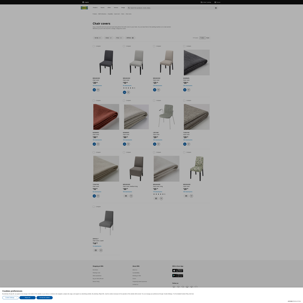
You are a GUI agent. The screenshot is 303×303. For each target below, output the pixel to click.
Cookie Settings (9, 297)
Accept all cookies (45, 297)
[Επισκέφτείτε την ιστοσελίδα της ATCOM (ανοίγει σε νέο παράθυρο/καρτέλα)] (294, 301)
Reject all (27, 297)
